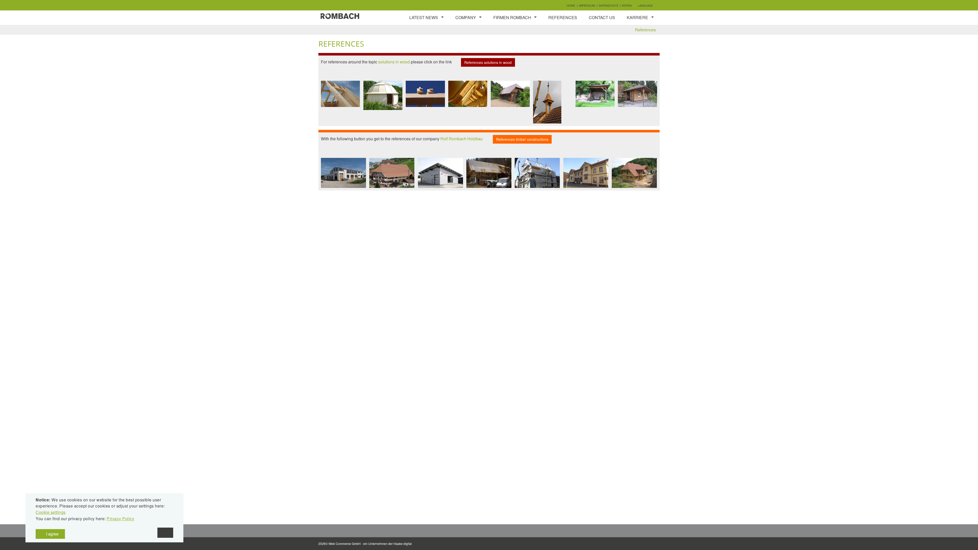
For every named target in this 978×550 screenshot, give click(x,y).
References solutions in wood (488, 62)
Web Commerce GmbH (345, 543)
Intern (627, 5)
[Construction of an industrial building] (343, 173)
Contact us (602, 17)
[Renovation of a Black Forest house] (634, 173)
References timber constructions (522, 139)
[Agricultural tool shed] (510, 94)
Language (645, 5)
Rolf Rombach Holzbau (461, 139)
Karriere (637, 17)
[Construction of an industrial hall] (440, 173)
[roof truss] (340, 94)
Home (571, 5)
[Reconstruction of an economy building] (488, 173)
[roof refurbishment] (391, 173)
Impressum (587, 5)
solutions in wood (394, 62)
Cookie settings (51, 512)
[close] (165, 533)
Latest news (423, 17)
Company (465, 17)
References (562, 17)
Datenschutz (608, 5)
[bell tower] (547, 102)
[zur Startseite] (340, 15)
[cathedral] (382, 95)
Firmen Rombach (512, 17)
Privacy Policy (120, 518)
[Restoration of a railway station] (585, 173)
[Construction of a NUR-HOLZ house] (537, 173)
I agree (52, 534)
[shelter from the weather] (637, 94)
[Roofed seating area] (595, 94)
